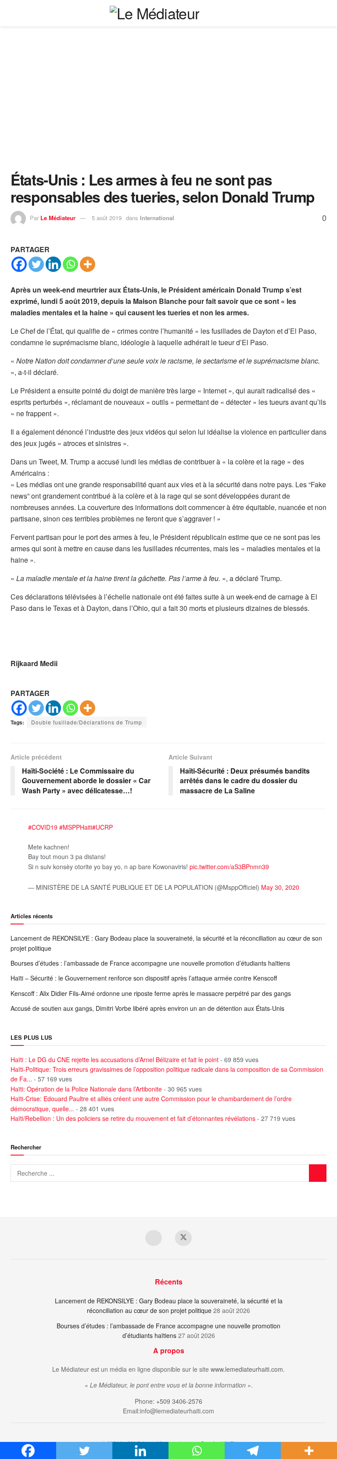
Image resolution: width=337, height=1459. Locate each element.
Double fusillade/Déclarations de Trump (86, 722)
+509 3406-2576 (179, 1401)
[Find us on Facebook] (153, 1238)
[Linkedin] (53, 264)
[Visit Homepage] (155, 13)
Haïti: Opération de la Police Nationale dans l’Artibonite (86, 1088)
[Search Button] (306, 13)
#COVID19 (42, 827)
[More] (87, 264)
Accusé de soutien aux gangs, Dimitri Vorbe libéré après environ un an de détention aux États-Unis (147, 1008)
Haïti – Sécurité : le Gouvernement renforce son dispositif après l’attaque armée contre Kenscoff (144, 978)
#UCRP (102, 827)
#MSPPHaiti (75, 827)
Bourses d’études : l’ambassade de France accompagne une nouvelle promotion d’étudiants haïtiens (150, 963)
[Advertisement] (168, 105)
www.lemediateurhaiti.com (247, 1369)
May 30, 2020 (280, 887)
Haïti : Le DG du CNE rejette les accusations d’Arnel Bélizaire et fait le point (115, 1059)
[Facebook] (19, 264)
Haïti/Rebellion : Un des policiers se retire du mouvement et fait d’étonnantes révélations (133, 1118)
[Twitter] (36, 264)
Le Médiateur (57, 218)
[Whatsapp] (70, 264)
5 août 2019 (107, 218)
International (157, 218)
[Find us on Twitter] (183, 1238)
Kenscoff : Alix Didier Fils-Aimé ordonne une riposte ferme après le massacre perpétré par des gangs (151, 993)
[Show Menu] (322, 13)
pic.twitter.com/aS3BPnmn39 (229, 866)
